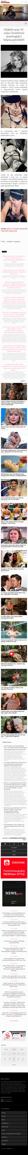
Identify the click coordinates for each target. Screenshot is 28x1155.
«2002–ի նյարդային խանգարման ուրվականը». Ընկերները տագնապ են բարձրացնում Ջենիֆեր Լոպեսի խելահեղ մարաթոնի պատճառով (14, 994)
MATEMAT (9, 1148)
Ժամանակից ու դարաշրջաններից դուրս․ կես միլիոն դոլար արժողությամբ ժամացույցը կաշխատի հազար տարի (15, 747)
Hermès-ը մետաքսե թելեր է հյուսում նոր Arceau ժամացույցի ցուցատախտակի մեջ (14, 976)
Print (3, 241)
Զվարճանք (5, 1126)
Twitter (3, 231)
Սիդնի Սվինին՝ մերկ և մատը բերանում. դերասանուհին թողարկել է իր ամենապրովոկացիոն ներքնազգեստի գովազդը (14, 968)
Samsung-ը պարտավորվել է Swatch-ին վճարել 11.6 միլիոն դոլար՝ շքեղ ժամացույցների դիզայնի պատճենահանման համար (15, 810)
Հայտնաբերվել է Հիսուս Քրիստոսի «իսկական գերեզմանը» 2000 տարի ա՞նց (14, 826)
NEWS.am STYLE (11, 228)
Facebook (21, 228)
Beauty (3, 1119)
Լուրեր (3, 1112)
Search (14, 1064)
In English (9, 241)
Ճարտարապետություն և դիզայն (11, 1133)
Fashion (4, 1116)
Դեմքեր (4, 1144)
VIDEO (14, 854)
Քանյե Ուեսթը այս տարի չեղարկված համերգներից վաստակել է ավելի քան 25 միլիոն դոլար (14, 984)
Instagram (11, 231)
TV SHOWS (14, 847)
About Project (5, 1079)
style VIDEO (5, 1140)
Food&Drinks (5, 1123)
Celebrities (4, 1137)
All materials (14, 1021)
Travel (3, 1130)
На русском (17, 241)
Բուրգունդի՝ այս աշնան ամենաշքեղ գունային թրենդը (14, 941)
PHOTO (14, 851)
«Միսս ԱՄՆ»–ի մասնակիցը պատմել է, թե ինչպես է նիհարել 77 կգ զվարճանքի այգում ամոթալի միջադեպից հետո (14, 1014)
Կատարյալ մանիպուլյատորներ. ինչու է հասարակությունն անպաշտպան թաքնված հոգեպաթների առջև (15, 764)
